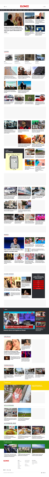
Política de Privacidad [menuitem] (34, 461)
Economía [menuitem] (19, 467)
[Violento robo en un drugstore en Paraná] (19, 320)
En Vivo (44, 6)
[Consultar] (40, 57)
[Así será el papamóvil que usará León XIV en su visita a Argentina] (10, 204)
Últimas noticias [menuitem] (19, 461)
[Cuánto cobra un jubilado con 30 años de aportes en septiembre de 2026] (19, 217)
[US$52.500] (30, 57)
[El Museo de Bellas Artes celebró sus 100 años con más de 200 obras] (12, 282)
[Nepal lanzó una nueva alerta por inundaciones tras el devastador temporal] (9, 217)
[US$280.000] (19, 57)
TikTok (9, 470)
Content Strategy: (41, 472)
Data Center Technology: (43, 472)
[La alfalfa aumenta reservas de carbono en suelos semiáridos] (38, 448)
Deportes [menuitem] (19, 466)
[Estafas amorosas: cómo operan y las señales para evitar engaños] (40, 314)
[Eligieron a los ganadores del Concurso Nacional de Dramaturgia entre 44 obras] (26, 292)
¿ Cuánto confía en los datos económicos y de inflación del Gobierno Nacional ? (38, 277)
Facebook (4, 470)
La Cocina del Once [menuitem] (27, 462)
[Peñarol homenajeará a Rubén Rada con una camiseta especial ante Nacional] (9, 256)
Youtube (10, 470)
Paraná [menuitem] (18, 462)
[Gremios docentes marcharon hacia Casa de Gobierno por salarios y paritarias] (9, 98)
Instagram (7, 470)
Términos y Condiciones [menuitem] (34, 462)
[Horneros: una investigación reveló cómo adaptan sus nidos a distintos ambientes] (30, 98)
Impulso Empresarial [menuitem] (27, 461)
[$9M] (9, 57)
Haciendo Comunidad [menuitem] (27, 460)
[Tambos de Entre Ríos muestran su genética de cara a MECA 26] (24, 448)
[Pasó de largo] (14, 161)
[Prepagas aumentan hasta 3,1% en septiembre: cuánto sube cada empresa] (38, 191)
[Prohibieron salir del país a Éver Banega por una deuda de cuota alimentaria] (24, 124)
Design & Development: (44, 472)
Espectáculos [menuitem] (19, 468)
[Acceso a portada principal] (24, 6)
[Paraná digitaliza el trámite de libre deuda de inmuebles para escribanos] (40, 371)
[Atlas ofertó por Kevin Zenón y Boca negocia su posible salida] (14, 242)
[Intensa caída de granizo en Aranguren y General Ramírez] (17, 394)
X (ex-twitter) (5, 470)
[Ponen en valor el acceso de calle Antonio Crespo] (19, 371)
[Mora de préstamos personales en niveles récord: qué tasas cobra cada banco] (30, 152)
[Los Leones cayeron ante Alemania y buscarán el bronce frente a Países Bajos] (40, 240)
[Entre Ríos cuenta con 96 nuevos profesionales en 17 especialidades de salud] (10, 85)
